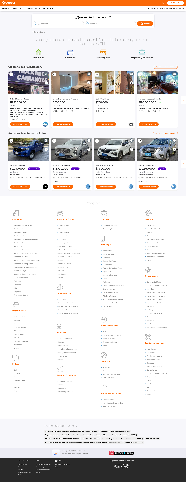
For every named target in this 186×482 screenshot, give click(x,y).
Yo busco (62, 317)
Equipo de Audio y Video (112, 268)
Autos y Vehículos (65, 219)
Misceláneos (152, 289)
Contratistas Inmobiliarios (157, 285)
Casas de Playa (20, 271)
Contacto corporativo (25, 472)
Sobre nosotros (23, 464)
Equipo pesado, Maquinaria (69, 253)
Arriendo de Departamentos (25, 253)
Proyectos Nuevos (21, 295)
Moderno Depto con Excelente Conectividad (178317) (122, 439)
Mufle (60, 260)
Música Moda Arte (109, 325)
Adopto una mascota (155, 257)
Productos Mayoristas (155, 356)
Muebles (17, 331)
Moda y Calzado (20, 380)
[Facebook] (115, 465)
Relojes (17, 387)
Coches (61, 385)
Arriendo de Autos (65, 236)
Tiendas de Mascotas (155, 239)
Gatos (149, 232)
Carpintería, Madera (154, 282)
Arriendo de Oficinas (22, 257)
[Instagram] (118, 465)
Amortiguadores (64, 243)
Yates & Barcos (64, 293)
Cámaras (106, 257)
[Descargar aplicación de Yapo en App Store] (119, 453)
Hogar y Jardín (19, 310)
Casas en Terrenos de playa (25, 274)
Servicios (150, 317)
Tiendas (57, 467)
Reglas (38, 472)
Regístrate (21, 475)
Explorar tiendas (151, 8)
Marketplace (48, 8)
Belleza (15, 364)
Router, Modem (109, 289)
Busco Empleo (108, 229)
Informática (107, 264)
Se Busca (62, 274)
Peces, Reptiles (153, 246)
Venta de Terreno (21, 243)
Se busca (17, 338)
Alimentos (151, 225)
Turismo (150, 394)
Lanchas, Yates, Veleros (67, 310)
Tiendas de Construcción (157, 327)
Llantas (61, 271)
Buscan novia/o (153, 243)
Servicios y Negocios (154, 343)
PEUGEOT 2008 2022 (90, 439)
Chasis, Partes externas (67, 250)
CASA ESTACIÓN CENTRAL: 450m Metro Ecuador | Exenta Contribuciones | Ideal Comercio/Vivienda (83, 442)
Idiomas (61, 342)
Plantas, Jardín (20, 327)
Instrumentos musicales (112, 335)
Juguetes (62, 388)
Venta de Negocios (154, 366)
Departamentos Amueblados (25, 267)
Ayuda (20, 467)
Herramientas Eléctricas (156, 292)
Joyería (17, 373)
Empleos (105, 219)
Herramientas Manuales (156, 296)
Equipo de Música (65, 257)
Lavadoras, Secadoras (111, 303)
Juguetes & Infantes (66, 375)
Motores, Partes (64, 264)
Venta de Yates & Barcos (68, 313)
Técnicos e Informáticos (67, 349)
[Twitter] (122, 465)
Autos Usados (64, 225)
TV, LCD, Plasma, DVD (111, 292)
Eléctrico (150, 306)
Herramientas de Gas (155, 299)
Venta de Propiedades (23, 225)
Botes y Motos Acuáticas (68, 306)
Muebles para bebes (66, 392)
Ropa (16, 391)
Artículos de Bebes (21, 317)
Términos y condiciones (43, 464)
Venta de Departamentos (24, 229)
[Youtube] (129, 465)
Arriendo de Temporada (23, 264)
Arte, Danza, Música (66, 338)
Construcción (151, 276)
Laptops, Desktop (110, 275)
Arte (104, 331)
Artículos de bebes (65, 381)
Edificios (17, 281)
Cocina (17, 320)
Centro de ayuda (178, 8)
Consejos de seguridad (164, 8)
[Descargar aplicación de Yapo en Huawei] (111, 453)
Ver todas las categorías (62, 464)
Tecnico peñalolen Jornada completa (115, 431)
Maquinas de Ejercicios (112, 374)
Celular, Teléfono (109, 261)
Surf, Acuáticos (109, 378)
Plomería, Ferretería (154, 313)
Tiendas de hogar (21, 341)
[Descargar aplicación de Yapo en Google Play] (129, 453)
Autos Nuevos (64, 232)
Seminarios (62, 356)
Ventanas (18, 345)
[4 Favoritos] (54, 74)
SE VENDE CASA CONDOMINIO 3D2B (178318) (62, 439)
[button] (46, 82)
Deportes (105, 361)
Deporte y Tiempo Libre (112, 371)
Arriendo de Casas (21, 250)
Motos (61, 229)
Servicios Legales (153, 391)
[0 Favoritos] (11, 74)
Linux (105, 278)
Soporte (20, 469)
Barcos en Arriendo (66, 303)
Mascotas (149, 219)
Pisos (16, 324)
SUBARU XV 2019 (152, 439)
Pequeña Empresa (154, 359)
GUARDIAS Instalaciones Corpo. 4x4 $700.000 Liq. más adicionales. (71, 431)
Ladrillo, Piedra (152, 310)
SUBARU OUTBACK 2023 (134, 442)
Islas (16, 288)
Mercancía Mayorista (111, 393)
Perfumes (18, 384)
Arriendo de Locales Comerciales (27, 260)
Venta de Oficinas (21, 236)
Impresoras (107, 271)
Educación (62, 332)
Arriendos (18, 246)
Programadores (153, 377)
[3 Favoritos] (97, 74)
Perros (149, 250)
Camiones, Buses (65, 246)
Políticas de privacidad (43, 467)
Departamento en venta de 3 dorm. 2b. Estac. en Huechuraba (68, 435)
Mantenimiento (153, 324)
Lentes (17, 377)
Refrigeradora (108, 306)
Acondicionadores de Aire (113, 299)
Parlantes (106, 282)
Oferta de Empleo (110, 225)
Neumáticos (63, 267)
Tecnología (106, 244)
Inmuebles (6, 8)
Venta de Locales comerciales (26, 239)
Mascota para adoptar (156, 253)
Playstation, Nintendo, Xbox (113, 285)
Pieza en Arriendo (21, 278)
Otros (16, 348)
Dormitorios (19, 334)
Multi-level (151, 352)
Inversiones (151, 349)
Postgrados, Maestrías (67, 352)
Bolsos (16, 370)
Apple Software (109, 254)
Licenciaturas (63, 345)
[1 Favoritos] (11, 141)
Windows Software (110, 296)
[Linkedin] (125, 465)
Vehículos (17, 8)
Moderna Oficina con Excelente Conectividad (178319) (116, 435)
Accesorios (62, 239)
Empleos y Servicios (32, 8)
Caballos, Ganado (154, 229)
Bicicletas (106, 367)
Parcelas (17, 285)
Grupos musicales (110, 342)
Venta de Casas (20, 232)
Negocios (18, 291)
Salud (149, 387)
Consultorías (152, 370)
